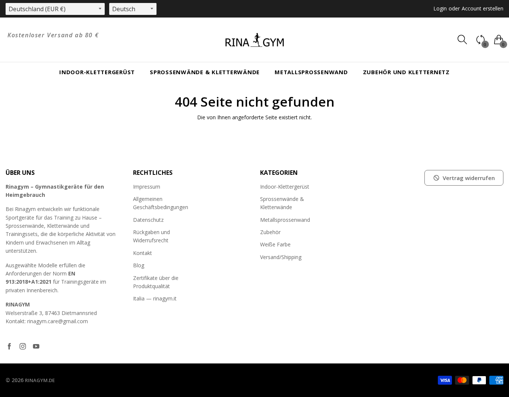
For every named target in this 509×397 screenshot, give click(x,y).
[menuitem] (97, 72)
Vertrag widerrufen (469, 178)
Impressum (146, 186)
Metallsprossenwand (311, 72)
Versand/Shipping (280, 257)
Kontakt (142, 252)
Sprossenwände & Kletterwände (205, 72)
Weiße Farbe (275, 244)
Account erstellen (482, 8)
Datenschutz (148, 219)
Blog (138, 265)
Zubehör (270, 232)
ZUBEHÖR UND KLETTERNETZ (406, 72)
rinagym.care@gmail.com (57, 321)
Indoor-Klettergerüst (97, 72)
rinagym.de (40, 380)
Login (440, 8)
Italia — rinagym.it (155, 298)
